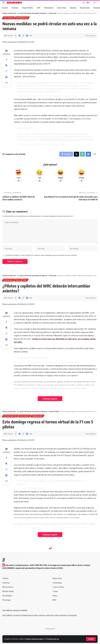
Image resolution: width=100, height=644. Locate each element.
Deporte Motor (10, 416)
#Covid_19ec (22, 128)
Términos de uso (52, 639)
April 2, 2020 (39, 488)
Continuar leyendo (50, 399)
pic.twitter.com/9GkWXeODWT (47, 91)
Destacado (8, 18)
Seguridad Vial (22, 18)
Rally (18, 280)
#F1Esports (22, 484)
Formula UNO (37, 416)
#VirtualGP (75, 481)
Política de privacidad (33, 639)
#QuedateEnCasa (66, 139)
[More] (30, 36)
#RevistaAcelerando (50, 139)
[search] (83, 2)
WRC (25, 280)
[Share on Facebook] (15, 36)
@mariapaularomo (25, 91)
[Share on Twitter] (19, 36)
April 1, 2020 (73, 362)
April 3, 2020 (71, 96)
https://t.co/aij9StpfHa (84, 139)
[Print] (27, 36)
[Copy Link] (23, 36)
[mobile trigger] (4, 2)
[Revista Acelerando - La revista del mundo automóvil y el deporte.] (14, 2)
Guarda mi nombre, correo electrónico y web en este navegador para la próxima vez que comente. (41, 255)
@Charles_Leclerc (47, 481)
